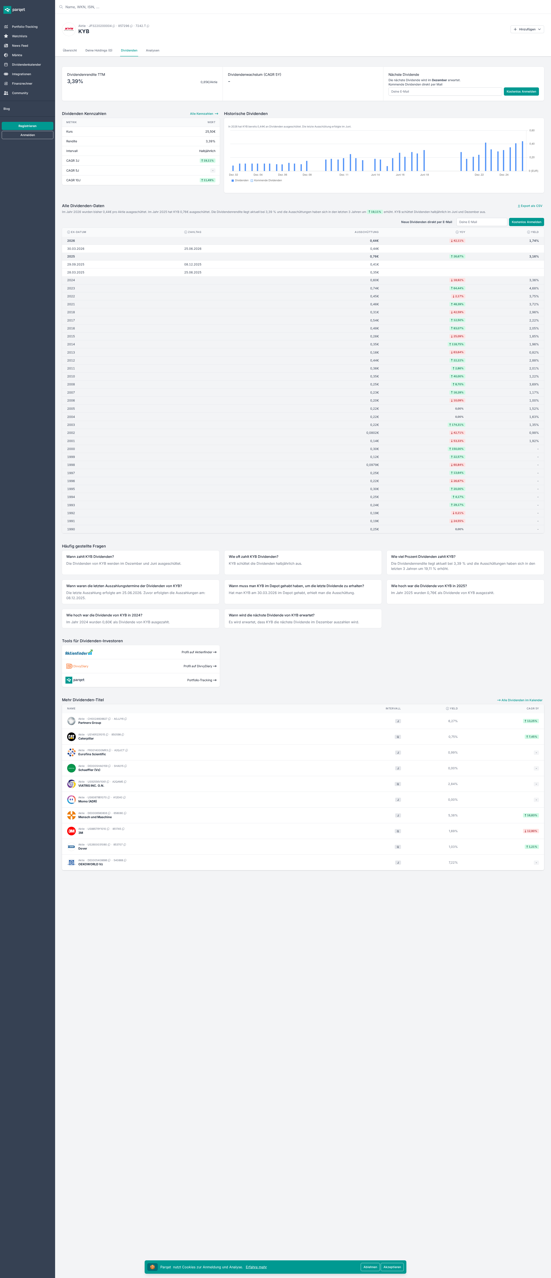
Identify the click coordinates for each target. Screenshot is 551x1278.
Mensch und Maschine (95, 817)
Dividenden (129, 50)
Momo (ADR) (87, 801)
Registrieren (28, 126)
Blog (6, 108)
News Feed (20, 45)
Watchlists (19, 36)
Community (20, 93)
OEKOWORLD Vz (90, 864)
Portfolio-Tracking (25, 26)
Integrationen (21, 74)
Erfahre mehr (256, 1267)
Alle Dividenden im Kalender (521, 700)
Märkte (17, 55)
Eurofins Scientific (92, 754)
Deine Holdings (98, 50)
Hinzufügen (527, 29)
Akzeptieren (392, 1267)
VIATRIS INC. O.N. (91, 785)
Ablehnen (370, 1267)
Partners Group (89, 722)
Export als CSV (531, 206)
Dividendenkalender (26, 64)
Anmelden (27, 135)
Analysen (152, 50)
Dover (82, 848)
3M (80, 832)
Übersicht (70, 50)
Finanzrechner (22, 83)
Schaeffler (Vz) (89, 770)
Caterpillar (86, 738)
